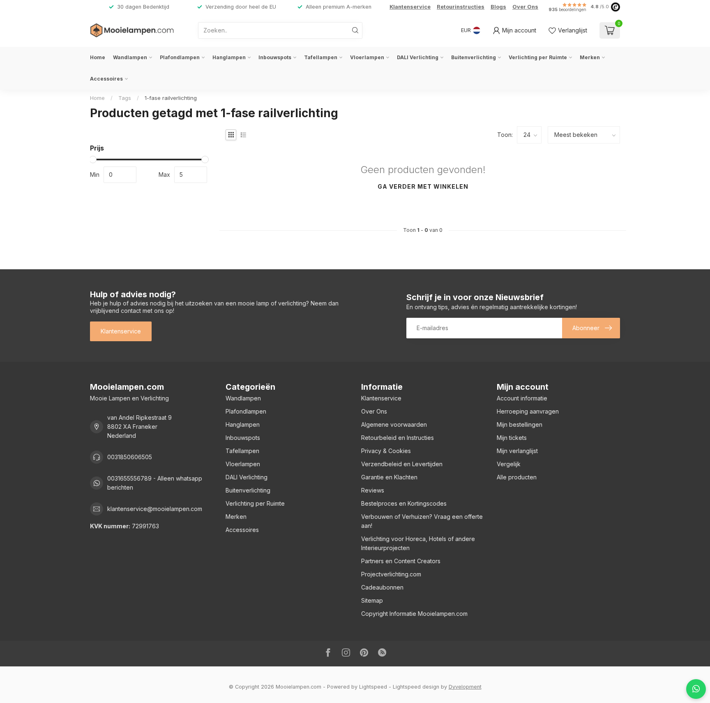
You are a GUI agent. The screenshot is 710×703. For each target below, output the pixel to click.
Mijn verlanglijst (517, 450)
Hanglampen (229, 57)
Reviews (372, 490)
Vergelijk (509, 463)
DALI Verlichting (417, 57)
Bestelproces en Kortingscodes (404, 503)
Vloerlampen (367, 57)
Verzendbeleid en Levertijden (402, 463)
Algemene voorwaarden (394, 424)
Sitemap (372, 600)
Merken (590, 57)
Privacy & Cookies (386, 450)
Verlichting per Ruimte (538, 57)
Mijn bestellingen (519, 424)
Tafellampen (320, 57)
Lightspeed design (416, 687)
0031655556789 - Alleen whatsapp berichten (154, 483)
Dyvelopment (465, 687)
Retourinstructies (460, 7)
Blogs (498, 7)
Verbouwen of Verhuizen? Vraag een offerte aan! (422, 521)
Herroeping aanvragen (528, 411)
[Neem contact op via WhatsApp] (696, 689)
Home (97, 57)
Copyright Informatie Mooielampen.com (414, 613)
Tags (124, 98)
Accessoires (106, 79)
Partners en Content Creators (400, 560)
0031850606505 (129, 456)
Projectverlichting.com (391, 574)
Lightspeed (373, 687)
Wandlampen (130, 57)
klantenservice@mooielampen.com (154, 508)
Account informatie (522, 398)
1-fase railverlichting (171, 98)
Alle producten (517, 477)
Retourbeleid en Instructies (397, 437)
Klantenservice (410, 7)
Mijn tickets (512, 437)
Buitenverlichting (473, 57)
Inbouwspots (274, 57)
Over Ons (525, 7)
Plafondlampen (180, 57)
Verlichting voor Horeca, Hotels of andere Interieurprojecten (418, 543)
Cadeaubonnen (382, 587)
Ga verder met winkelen (423, 186)
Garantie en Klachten (389, 477)
